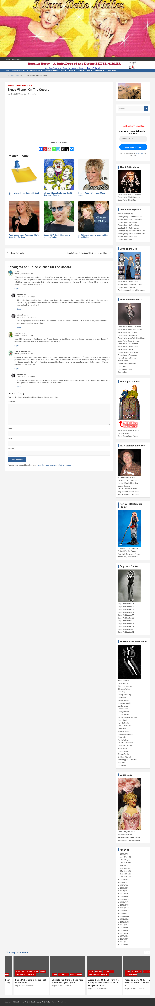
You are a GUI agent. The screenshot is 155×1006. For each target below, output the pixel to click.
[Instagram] (58, 147)
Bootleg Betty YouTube (126, 287)
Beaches (90, 971)
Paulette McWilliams (125, 743)
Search (146, 108)
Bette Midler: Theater (126, 349)
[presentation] (145, 952)
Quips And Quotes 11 (126, 632)
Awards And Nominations (52, 70)
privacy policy (140, 153)
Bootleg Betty (23, 1002)
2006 (122, 933)
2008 (122, 928)
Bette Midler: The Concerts (128, 344)
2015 (122, 908)
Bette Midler (18, 971)
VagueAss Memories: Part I (128, 492)
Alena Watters (123, 681)
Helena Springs (123, 700)
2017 (122, 902)
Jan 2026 (123, 877)
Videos (71, 70)
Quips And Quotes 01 (126, 604)
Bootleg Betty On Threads (127, 236)
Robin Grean (122, 748)
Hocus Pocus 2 (140, 971)
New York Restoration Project (129, 554)
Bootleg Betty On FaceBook (128, 225)
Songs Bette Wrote (125, 369)
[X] (63, 147)
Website (11, 449)
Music (62, 70)
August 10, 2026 (122, 988)
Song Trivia (122, 366)
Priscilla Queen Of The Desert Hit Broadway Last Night (87, 253)
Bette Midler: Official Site (127, 200)
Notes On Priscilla (17, 253)
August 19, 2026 (12, 986)
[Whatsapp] (54, 147)
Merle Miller (122, 737)
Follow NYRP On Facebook (128, 548)
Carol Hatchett (123, 683)
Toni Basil (121, 763)
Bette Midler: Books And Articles (130, 330)
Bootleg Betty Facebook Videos (130, 284)
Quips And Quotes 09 (126, 626)
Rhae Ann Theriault (125, 746)
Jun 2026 (123, 863)
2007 (122, 930)
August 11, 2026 (85, 988)
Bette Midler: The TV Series (128, 282)
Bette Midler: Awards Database (129, 194)
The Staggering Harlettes (127, 760)
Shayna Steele (123, 754)
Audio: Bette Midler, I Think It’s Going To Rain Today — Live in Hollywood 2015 (95, 983)
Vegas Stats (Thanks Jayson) (129, 840)
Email (10, 439)
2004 (122, 939)
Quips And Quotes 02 (126, 607)
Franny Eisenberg (124, 695)
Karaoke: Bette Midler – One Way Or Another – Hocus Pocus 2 (131, 983)
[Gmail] (49, 147)
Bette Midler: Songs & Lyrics (128, 341)
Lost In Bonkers (124, 486)
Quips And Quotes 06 (126, 618)
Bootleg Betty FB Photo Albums (130, 219)
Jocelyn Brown (123, 712)
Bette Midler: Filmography (127, 335)
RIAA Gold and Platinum (127, 364)
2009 (122, 925)
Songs (34, 971)
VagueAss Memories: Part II (128, 494)
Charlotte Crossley (125, 686)
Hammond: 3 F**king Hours (128, 480)
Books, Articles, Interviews (128, 352)
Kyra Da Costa (123, 723)
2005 (122, 936)
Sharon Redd (123, 751)
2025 (122, 880)
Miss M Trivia (123, 361)
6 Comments (31, 94)
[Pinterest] (45, 147)
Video (29, 85)
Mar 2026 (123, 871)
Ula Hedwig (122, 765)
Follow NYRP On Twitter (127, 551)
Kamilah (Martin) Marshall (127, 717)
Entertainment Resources (127, 355)
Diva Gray (121, 692)
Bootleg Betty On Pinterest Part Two (131, 234)
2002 (122, 945)
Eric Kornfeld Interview (126, 477)
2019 (122, 897)
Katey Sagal (122, 720)
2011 (122, 919)
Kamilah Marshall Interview (128, 483)
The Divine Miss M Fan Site (17, 974)
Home (7, 70)
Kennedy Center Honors (127, 358)
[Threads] (67, 147)
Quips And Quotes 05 (126, 615)
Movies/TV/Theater (17, 70)
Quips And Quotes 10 (126, 629)
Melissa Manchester (125, 734)
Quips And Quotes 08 (126, 624)
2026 (122, 854)
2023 (122, 885)
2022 (122, 888)
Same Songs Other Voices (128, 436)
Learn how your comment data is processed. (54, 465)
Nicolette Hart (123, 740)
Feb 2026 (123, 874)
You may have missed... (18, 952)
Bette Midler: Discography (127, 332)
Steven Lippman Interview (127, 489)
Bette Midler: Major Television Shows (131, 338)
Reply (16, 289)
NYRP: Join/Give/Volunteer (128, 557)
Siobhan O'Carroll (124, 757)
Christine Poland (124, 689)
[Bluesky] (72, 147)
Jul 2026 (123, 860)
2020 (122, 894)
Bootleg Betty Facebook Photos (130, 217)
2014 (122, 911)
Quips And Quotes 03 (126, 609)
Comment (12, 401)
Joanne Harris (123, 709)
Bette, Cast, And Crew (126, 832)
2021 (122, 891)
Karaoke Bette (123, 433)
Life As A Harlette (124, 726)
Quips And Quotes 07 (126, 621)
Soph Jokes (122, 372)
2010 (122, 922)
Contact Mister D (111, 70)
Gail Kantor (122, 698)
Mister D (22, 94)
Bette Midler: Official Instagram (129, 197)
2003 (122, 942)
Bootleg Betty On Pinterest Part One (131, 231)
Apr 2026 (123, 868)
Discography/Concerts (33, 70)
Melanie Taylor (123, 731)
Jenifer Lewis (123, 706)
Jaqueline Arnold (124, 703)
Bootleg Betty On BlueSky (127, 222)
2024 (122, 882)
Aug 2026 (123, 857)
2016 (122, 905)
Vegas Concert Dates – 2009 (129, 837)
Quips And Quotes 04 (126, 612)
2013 (122, 913)
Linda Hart (122, 729)
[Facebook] (41, 147)
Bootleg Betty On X (125, 239)
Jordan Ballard (123, 714)
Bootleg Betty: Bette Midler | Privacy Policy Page (48, 1002)
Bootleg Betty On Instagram (128, 228)
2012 (122, 916)
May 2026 (124, 865)
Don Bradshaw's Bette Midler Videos (131, 290)
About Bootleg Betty (125, 214)
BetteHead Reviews (125, 835)
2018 (122, 899)
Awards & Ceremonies (17, 85)
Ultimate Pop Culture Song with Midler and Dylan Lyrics (58, 981)
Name (10, 429)
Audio (9, 971)
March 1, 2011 (13, 94)
